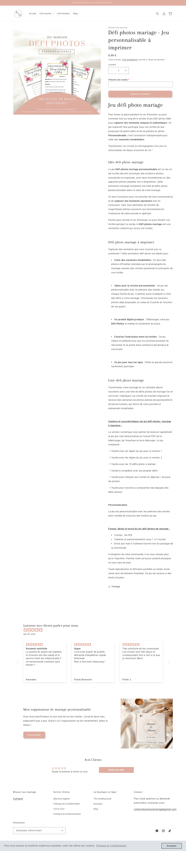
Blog (96, 809)
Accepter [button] (171, 846)
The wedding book (102, 798)
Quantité (112, 65)
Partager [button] (116, 586)
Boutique (98, 803)
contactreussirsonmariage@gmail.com (155, 809)
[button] (46, 13)
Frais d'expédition (130, 60)
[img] (94, 630)
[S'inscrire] (62, 830)
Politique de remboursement (67, 814)
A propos (18, 798)
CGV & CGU (58, 809)
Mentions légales (61, 798)
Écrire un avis (116, 769)
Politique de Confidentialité (66, 803)
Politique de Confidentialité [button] (111, 845)
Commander (34, 735)
